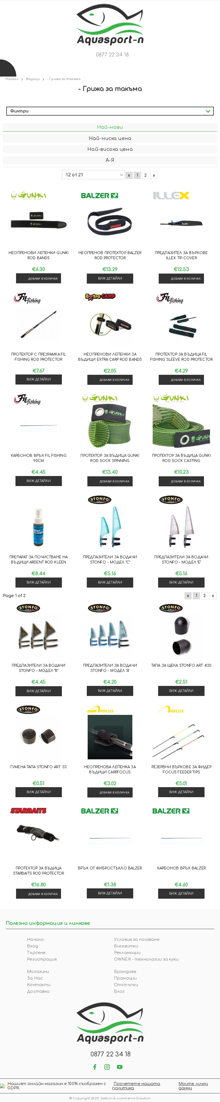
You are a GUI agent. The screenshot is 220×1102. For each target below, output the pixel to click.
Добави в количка (43, 278)
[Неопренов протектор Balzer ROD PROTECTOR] (110, 223)
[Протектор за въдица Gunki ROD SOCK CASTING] (181, 426)
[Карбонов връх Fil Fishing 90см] (38, 426)
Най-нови (110, 127)
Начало (35, 939)
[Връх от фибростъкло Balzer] (110, 838)
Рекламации (127, 953)
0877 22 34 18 (112, 55)
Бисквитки (126, 946)
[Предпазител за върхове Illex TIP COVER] (181, 223)
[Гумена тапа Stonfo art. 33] (38, 737)
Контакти (38, 985)
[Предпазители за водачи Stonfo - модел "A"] (110, 636)
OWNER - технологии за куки (146, 959)
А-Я (110, 160)
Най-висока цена (109, 149)
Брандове (125, 972)
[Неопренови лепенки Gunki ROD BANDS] (38, 223)
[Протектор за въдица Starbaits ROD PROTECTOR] (38, 838)
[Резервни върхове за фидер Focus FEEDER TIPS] (181, 737)
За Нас (35, 978)
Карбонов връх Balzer (181, 868)
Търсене (36, 953)
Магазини (38, 972)
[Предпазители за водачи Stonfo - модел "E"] (181, 527)
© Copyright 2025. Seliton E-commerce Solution (110, 1098)
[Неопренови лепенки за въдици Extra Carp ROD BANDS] (110, 324)
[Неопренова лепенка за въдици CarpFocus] (110, 737)
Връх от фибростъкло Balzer (110, 868)
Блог (119, 991)
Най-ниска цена (110, 138)
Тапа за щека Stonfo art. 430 (181, 666)
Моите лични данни (193, 1086)
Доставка (38, 991)
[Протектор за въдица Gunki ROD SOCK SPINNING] (110, 426)
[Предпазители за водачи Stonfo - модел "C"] (110, 527)
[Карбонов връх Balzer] (181, 838)
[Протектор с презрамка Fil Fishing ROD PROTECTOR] (38, 324)
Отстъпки (126, 985)
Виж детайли (110, 278)
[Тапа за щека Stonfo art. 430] (181, 636)
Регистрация (42, 959)
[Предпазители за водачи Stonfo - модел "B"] (38, 636)
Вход (32, 946)
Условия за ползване (137, 939)
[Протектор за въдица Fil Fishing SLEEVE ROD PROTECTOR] (181, 324)
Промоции (125, 978)
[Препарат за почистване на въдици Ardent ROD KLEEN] (38, 527)
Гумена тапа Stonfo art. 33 (38, 767)
